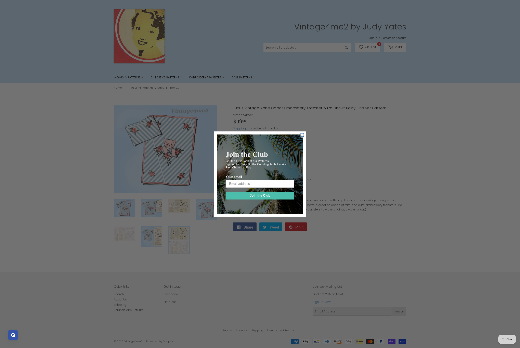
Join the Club (260, 195)
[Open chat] (13, 335)
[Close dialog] (302, 135)
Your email (234, 177)
